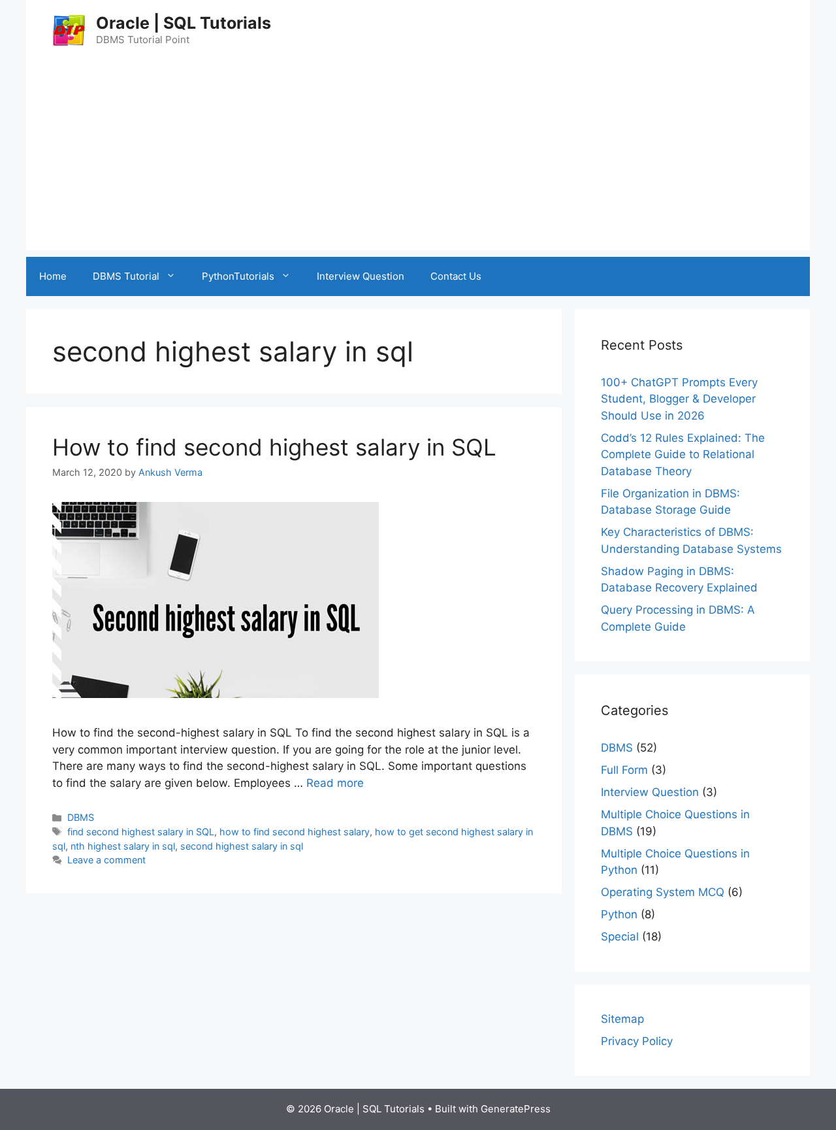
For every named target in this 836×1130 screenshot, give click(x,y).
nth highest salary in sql (123, 846)
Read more (335, 782)
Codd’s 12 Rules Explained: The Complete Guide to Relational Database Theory (683, 454)
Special (620, 936)
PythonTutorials (238, 276)
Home (53, 276)
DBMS (80, 817)
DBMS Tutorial (126, 276)
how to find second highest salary (294, 831)
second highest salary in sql (241, 846)
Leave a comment (106, 859)
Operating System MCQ (662, 892)
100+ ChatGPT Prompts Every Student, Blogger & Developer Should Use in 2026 (679, 399)
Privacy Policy (637, 1041)
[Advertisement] (418, 158)
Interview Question (360, 276)
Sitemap (622, 1018)
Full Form (624, 769)
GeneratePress (516, 1109)
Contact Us (455, 276)
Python (619, 914)
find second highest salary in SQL (140, 831)
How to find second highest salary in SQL (274, 447)
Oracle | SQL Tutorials (183, 23)
